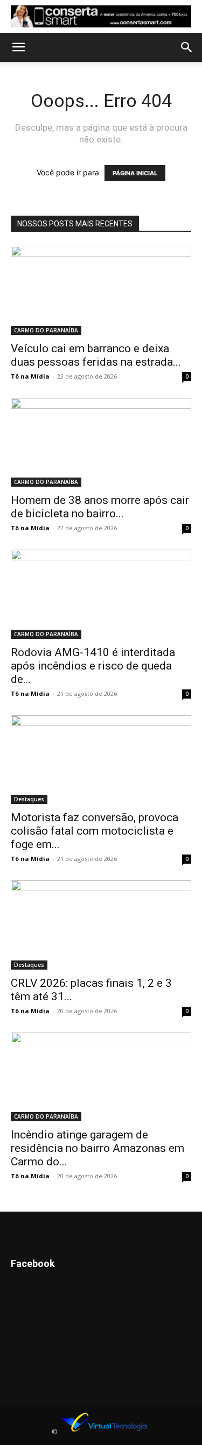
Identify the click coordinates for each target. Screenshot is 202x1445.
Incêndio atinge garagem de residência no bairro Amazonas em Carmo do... (97, 1148)
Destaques (29, 799)
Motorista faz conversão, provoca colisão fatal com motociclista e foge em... (94, 831)
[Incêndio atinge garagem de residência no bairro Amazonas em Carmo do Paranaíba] (101, 1077)
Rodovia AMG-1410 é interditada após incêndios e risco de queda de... (93, 666)
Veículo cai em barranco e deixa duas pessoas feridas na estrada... (96, 355)
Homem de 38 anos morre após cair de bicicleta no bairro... (100, 507)
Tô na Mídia (30, 376)
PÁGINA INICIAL (135, 173)
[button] (18, 47)
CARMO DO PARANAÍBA (46, 330)
